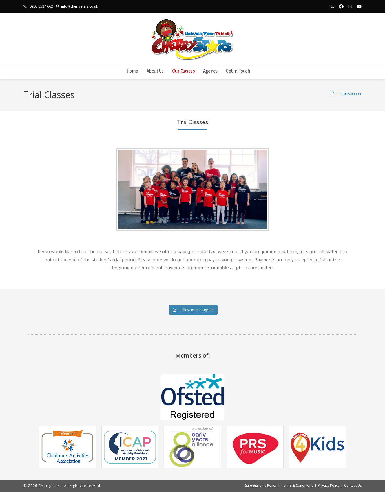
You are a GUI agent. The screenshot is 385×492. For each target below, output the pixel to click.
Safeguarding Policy (260, 485)
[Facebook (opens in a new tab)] (341, 6)
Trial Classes (351, 93)
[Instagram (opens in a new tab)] (350, 6)
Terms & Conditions (297, 485)
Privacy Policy (328, 485)
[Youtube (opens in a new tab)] (358, 6)
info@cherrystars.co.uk (79, 6)
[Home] (332, 93)
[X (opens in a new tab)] (332, 6)
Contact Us (353, 485)
